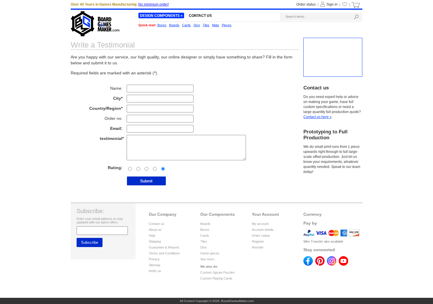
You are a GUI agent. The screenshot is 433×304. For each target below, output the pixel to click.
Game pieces (209, 253)
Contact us (156, 223)
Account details (263, 229)
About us (155, 229)
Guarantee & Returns (164, 247)
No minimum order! (153, 4)
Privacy (154, 259)
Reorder (258, 247)
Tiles (203, 241)
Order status (261, 235)
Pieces (227, 25)
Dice (203, 247)
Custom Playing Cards (216, 278)
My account (260, 223)
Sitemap (154, 265)
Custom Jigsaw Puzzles (217, 272)
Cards (204, 235)
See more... (208, 259)
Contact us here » (317, 117)
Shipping (155, 241)
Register (258, 241)
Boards (205, 223)
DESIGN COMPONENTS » (161, 16)
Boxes (204, 229)
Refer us (155, 271)
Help (152, 235)
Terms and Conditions (164, 253)
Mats (215, 25)
